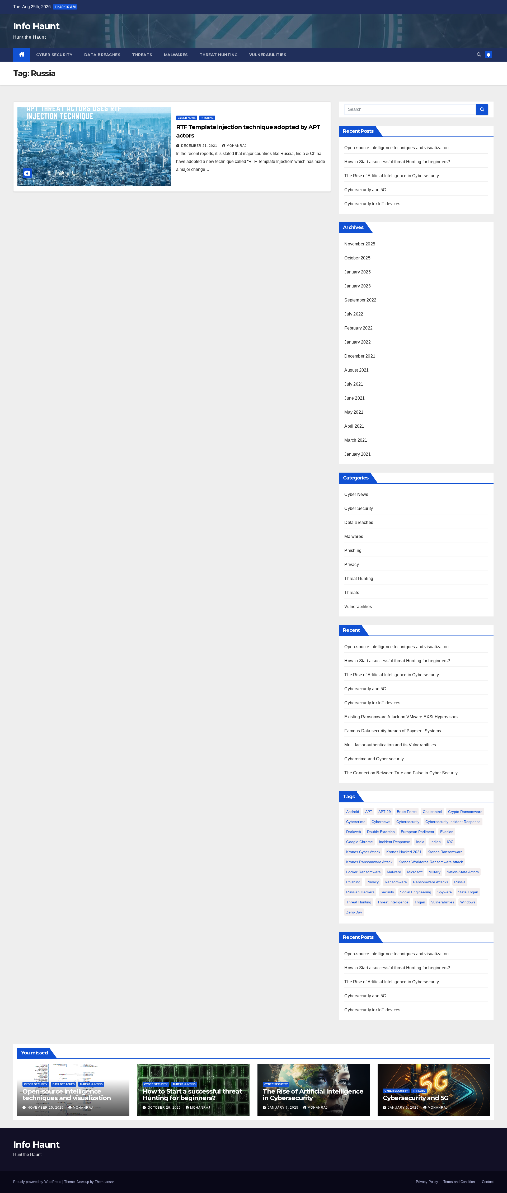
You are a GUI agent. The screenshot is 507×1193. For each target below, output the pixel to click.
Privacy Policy (427, 1182)
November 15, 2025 (46, 1107)
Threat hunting (358, 902)
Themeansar (104, 1182)
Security (387, 892)
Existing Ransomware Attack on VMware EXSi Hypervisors (401, 717)
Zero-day (354, 912)
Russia (460, 882)
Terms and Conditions (460, 1182)
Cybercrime (355, 822)
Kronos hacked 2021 (403, 852)
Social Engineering (415, 892)
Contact (488, 1182)
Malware (394, 872)
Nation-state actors (463, 872)
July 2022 (353, 314)
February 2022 (358, 328)
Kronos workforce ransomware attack (430, 862)
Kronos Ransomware (445, 852)
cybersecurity (407, 822)
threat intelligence (393, 902)
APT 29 (384, 812)
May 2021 (353, 412)
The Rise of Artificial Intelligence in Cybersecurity (392, 175)
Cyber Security (54, 54)
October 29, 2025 (165, 1107)
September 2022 (360, 300)
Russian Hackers (360, 892)
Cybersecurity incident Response (453, 822)
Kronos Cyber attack (363, 852)
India (420, 842)
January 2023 (357, 286)
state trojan (468, 892)
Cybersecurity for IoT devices (373, 204)
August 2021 (356, 370)
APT (368, 812)
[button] (479, 54)
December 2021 (359, 356)
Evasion (446, 832)
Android (352, 812)
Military (434, 872)
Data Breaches (102, 54)
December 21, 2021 (199, 146)
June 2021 (354, 398)
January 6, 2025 (404, 1107)
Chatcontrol (432, 812)
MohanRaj (237, 146)
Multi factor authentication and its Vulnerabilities (390, 745)
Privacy (351, 564)
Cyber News (187, 117)
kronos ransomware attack (369, 862)
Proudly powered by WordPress (37, 1182)
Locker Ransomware (363, 872)
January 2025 (357, 272)
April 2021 (354, 426)
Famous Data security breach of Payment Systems (392, 731)
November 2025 (359, 244)
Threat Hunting (219, 54)
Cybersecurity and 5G (365, 190)
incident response (394, 842)
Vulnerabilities (268, 54)
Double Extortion (381, 832)
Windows (467, 902)
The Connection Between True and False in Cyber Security (401, 773)
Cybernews (381, 822)
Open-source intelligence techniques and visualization (396, 147)
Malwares (176, 54)
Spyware (444, 892)
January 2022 (357, 342)
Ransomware (396, 882)
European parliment (417, 832)
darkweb (353, 832)
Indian (435, 842)
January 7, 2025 (283, 1107)
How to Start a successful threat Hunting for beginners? (397, 161)
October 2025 (357, 258)
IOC (450, 842)
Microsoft (414, 872)
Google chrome (359, 842)
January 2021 (357, 454)
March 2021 (355, 440)
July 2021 (353, 384)
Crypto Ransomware (465, 812)
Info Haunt (36, 26)
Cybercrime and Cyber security (374, 759)
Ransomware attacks (430, 882)
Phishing (207, 117)
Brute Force (407, 812)
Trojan (420, 902)
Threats (142, 54)
